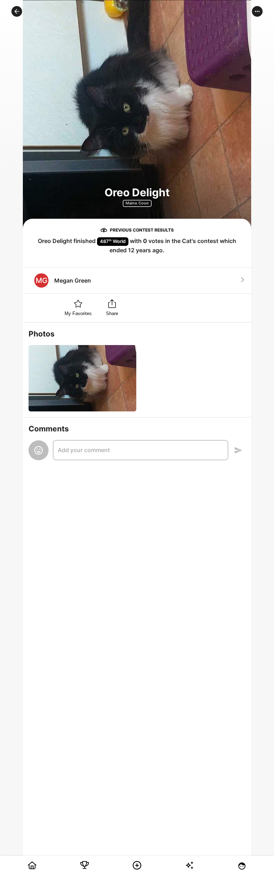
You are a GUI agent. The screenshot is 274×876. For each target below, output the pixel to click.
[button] (17, 11)
